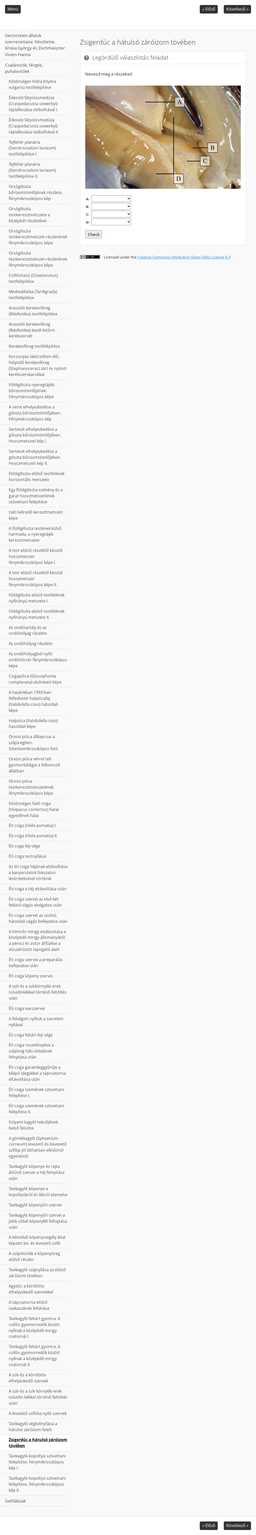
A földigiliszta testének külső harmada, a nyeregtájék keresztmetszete (35, 534)
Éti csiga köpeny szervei (31, 976)
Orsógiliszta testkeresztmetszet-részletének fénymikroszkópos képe (38, 237)
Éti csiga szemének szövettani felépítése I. (36, 1092)
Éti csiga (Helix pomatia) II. (33, 835)
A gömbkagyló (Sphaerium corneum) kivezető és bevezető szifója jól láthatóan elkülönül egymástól (38, 1147)
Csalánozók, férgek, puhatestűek (24, 68)
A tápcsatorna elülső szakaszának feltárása (29, 1305)
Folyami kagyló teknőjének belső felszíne (33, 1125)
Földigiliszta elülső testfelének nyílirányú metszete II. (36, 614)
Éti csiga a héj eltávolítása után (37, 889)
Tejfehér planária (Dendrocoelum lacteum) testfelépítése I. (32, 148)
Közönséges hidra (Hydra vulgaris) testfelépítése (32, 84)
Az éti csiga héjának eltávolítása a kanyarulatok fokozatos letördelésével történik (38, 872)
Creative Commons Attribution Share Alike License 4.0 (184, 257)
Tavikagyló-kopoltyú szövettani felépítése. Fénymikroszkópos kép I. (37, 1462)
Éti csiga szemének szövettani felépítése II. (36, 1109)
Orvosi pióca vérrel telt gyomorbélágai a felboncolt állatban (34, 765)
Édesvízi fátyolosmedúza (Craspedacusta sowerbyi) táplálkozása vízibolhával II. (34, 126)
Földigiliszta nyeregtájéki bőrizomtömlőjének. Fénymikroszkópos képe (31, 390)
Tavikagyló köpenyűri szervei (35, 1205)
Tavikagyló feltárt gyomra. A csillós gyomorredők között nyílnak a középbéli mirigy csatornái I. (34, 1327)
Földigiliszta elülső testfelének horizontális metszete (36, 476)
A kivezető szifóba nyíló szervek (38, 1413)
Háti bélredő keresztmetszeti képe (36, 515)
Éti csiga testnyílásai (27, 856)
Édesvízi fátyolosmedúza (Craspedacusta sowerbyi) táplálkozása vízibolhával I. (33, 103)
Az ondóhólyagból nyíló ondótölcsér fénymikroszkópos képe (38, 660)
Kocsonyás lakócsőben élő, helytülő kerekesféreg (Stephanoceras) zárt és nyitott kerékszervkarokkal (38, 365)
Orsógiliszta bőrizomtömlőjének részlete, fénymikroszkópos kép (35, 192)
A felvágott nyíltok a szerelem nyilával (36, 1021)
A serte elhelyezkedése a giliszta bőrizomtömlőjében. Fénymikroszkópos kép (35, 413)
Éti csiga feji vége (24, 846)
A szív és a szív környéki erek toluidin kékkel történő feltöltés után (38, 1397)
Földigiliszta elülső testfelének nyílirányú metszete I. (36, 598)
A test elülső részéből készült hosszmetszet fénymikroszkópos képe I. (36, 556)
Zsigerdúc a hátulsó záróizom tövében (38, 1442)
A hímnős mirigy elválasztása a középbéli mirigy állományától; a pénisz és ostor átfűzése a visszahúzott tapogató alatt (37, 940)
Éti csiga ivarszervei (27, 1008)
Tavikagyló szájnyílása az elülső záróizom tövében (37, 1272)
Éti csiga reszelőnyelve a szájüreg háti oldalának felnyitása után (31, 1051)
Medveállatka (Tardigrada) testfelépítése (33, 294)
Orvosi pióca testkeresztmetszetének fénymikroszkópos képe (31, 787)
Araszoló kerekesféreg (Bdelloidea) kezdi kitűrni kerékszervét (32, 330)
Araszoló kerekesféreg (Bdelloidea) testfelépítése (33, 311)
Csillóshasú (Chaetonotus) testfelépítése (33, 278)
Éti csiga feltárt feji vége (31, 1035)
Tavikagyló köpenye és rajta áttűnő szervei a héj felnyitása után (36, 1172)
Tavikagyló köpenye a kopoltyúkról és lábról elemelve (38, 1191)
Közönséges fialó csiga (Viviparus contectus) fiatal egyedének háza (34, 809)
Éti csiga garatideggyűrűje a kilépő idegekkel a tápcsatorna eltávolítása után (37, 1073)
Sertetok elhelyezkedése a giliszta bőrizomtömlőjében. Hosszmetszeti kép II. (35, 457)
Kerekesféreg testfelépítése (34, 346)
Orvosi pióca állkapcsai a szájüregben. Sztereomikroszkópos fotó (33, 742)
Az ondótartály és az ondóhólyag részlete (28, 630)
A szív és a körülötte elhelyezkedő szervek (28, 1378)
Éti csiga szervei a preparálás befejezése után (36, 962)
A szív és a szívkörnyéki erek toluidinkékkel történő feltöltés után (37, 992)
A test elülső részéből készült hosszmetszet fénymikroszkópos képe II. (36, 578)
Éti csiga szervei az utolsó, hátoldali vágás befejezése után (38, 918)
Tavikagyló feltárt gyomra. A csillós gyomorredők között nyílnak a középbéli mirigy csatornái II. (34, 1355)
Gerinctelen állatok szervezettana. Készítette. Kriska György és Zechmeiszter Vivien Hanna (35, 45)
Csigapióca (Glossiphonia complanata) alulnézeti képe (35, 679)
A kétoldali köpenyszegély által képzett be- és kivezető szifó (37, 1240)
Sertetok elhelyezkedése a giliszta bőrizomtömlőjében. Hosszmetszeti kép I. (35, 435)
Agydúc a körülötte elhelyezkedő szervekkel (31, 1289)
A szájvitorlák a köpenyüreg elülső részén (34, 1256)
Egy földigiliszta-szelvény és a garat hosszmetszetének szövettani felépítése (36, 496)
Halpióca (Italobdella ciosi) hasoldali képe (33, 723)
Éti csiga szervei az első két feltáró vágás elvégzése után (35, 902)
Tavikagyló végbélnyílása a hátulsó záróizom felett (33, 1426)
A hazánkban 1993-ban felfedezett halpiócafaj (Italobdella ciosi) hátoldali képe (33, 701)
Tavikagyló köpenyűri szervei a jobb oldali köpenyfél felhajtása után (38, 1221)
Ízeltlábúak (15, 1501)
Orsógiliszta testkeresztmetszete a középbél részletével (29, 215)
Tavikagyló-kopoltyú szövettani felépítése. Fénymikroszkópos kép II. (37, 1484)
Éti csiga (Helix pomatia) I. (32, 825)
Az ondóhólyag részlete (30, 643)
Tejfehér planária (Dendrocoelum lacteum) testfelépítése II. (32, 170)
